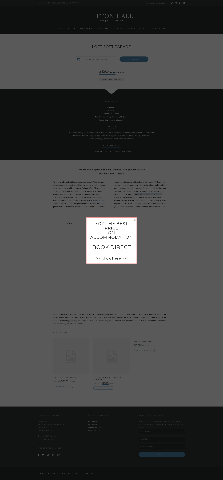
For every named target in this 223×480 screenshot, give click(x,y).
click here (111, 258)
